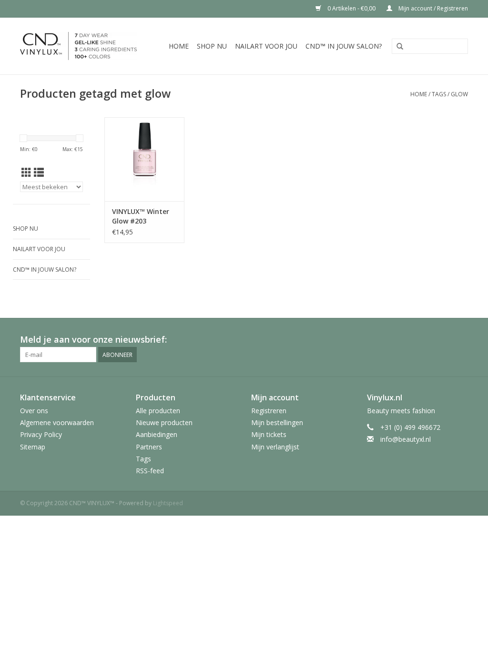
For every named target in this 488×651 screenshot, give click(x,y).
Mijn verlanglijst (275, 446)
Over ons (34, 410)
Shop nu (212, 46)
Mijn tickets (268, 434)
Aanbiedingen (156, 434)
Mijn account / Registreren (432, 8)
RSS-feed (150, 470)
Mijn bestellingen (277, 422)
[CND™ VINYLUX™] (82, 46)
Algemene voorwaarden (57, 422)
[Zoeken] (400, 47)
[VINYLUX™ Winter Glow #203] (144, 159)
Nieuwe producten (164, 422)
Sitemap (32, 446)
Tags (439, 94)
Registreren (268, 410)
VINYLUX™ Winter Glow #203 (140, 216)
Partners (149, 446)
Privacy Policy (41, 434)
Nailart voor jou (266, 46)
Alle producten (158, 410)
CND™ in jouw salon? (343, 46)
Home (179, 46)
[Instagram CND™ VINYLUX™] (460, 339)
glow (459, 94)
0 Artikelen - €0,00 (351, 8)
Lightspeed (168, 503)
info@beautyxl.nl (405, 439)
